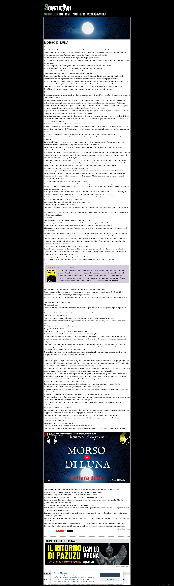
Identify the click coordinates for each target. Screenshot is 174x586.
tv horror (76, 14)
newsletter (101, 14)
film (84, 14)
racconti (91, 14)
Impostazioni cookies (164, 585)
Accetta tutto (110, 575)
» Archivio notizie (121, 566)
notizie (68, 14)
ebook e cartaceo (98, 280)
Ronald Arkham (123, 529)
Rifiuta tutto (110, 579)
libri (61, 14)
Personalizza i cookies (87, 581)
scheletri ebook (51, 14)
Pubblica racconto (49, 579)
